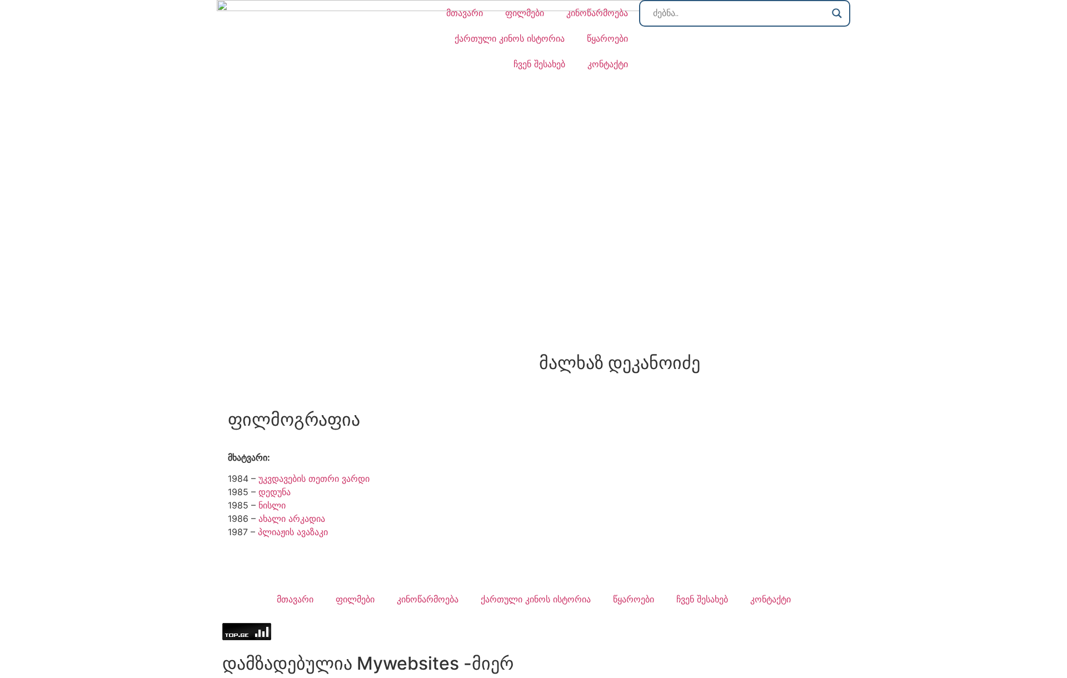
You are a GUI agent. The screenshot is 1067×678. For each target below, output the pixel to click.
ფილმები (524, 12)
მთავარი (464, 12)
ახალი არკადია (291, 518)
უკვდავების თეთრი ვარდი (314, 478)
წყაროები (607, 38)
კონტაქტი (607, 63)
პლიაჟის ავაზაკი (293, 531)
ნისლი (272, 505)
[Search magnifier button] (837, 13)
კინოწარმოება (597, 12)
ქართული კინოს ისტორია (510, 38)
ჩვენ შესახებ (539, 63)
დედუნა (274, 491)
